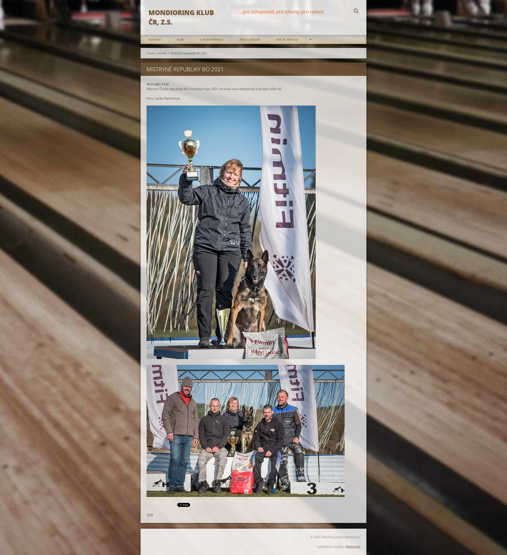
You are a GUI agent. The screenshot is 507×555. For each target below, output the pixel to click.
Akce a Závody (249, 39)
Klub (180, 39)
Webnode (353, 547)
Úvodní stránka (157, 53)
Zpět (150, 514)
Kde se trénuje (287, 39)
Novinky (155, 39)
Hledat (356, 11)
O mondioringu (211, 39)
